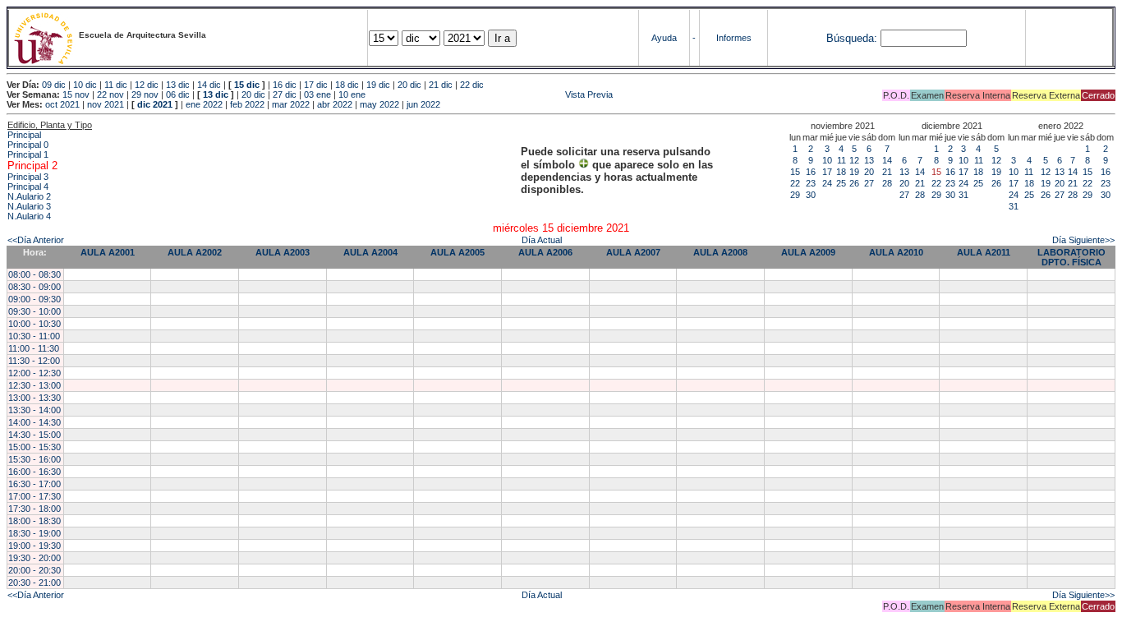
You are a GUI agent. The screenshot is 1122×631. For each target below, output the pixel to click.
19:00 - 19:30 (34, 545)
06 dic (178, 94)
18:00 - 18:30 (34, 521)
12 (854, 160)
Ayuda (664, 38)
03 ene (317, 94)
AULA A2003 (282, 252)
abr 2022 (334, 104)
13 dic (178, 85)
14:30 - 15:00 (34, 435)
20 (869, 172)
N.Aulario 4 (29, 216)
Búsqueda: (851, 38)
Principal (24, 135)
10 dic (85, 85)
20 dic (409, 85)
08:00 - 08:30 (34, 274)
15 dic (247, 85)
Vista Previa (490, 94)
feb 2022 (247, 104)
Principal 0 (27, 145)
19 (854, 172)
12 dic (147, 85)
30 (811, 195)
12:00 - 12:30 (34, 373)
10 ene (352, 94)
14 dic (209, 85)
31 (963, 195)
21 (887, 172)
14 (887, 160)
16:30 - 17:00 (34, 484)
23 (811, 183)
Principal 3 (27, 177)
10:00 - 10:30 (34, 324)
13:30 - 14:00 (34, 410)
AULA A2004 (370, 252)
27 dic (285, 94)
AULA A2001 (107, 252)
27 (869, 183)
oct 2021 (62, 104)
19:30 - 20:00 (34, 558)
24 (827, 183)
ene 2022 (204, 104)
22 (795, 183)
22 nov (110, 94)
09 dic (54, 85)
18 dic (347, 85)
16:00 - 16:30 (34, 472)
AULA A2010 (896, 252)
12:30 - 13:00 (34, 385)
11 (841, 160)
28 (887, 183)
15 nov (76, 94)
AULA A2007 (633, 252)
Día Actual (542, 240)
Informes (734, 38)
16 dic (285, 85)
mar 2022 (291, 104)
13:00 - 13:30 (34, 398)
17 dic (316, 85)
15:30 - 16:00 (34, 459)
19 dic (378, 85)
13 (869, 160)
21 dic (441, 85)
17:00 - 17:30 (34, 496)
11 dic (115, 85)
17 (827, 172)
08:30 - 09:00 (34, 287)
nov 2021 (105, 104)
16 (811, 172)
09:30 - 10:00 (34, 311)
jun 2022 (423, 104)
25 (841, 183)
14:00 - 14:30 (34, 422)
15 (795, 172)
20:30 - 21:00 (34, 582)
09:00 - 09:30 (34, 299)
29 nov (145, 94)
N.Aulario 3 (29, 206)
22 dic (472, 85)
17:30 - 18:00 (34, 509)
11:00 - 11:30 (33, 348)
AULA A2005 (457, 252)
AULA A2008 (720, 252)
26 (854, 183)
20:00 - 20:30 (34, 570)
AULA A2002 (195, 252)
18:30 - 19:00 (34, 533)
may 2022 (379, 104)
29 (795, 195)
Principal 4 (27, 186)
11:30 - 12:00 (34, 361)
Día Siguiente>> (1083, 240)
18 (841, 172)
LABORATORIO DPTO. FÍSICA (1071, 257)
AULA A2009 (808, 252)
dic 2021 (154, 104)
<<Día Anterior (35, 240)
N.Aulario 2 (29, 196)
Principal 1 (27, 154)
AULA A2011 (983, 252)
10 (827, 160)
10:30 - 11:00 (34, 336)
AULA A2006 (545, 252)
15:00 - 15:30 (34, 447)
